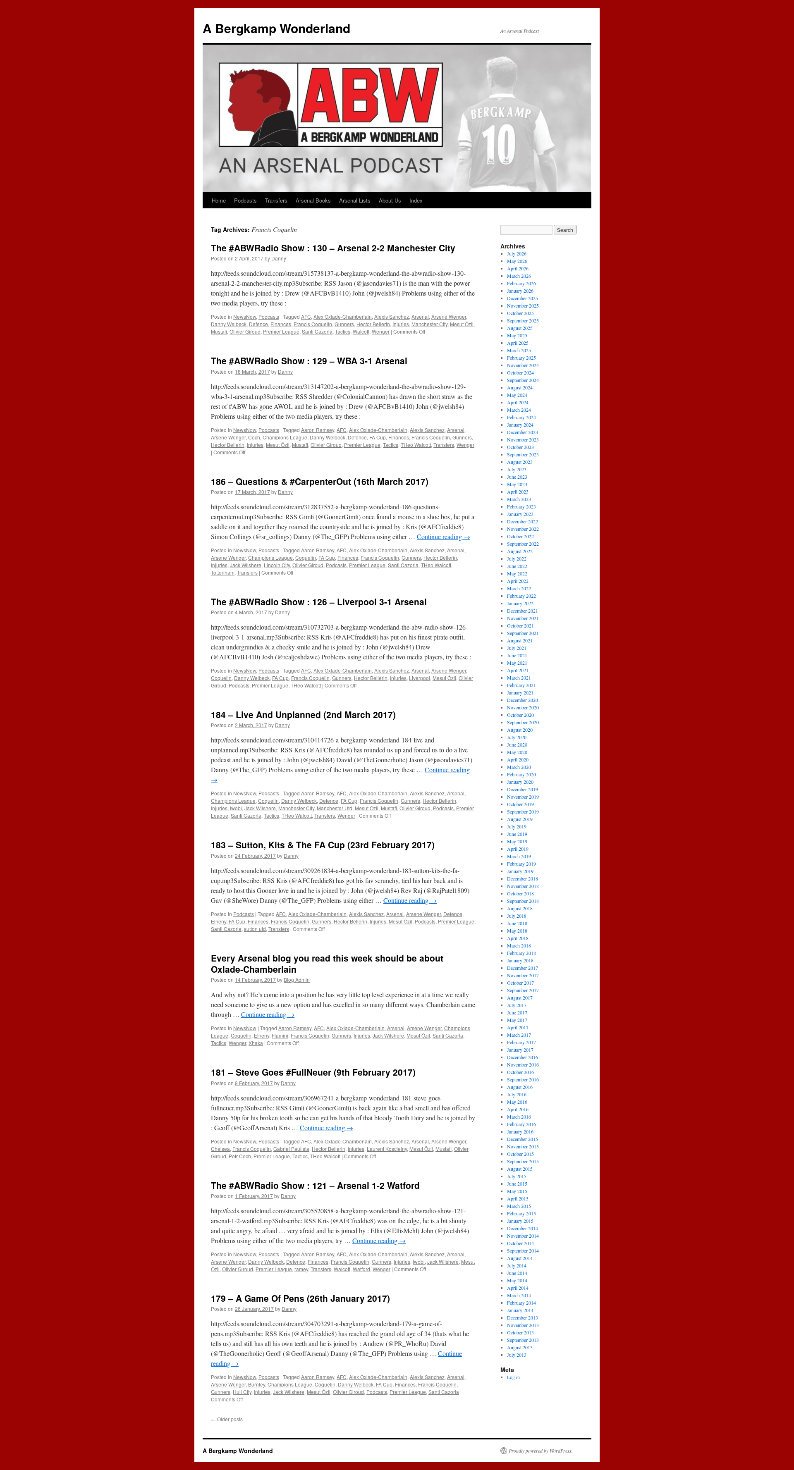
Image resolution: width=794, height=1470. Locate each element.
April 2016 (518, 1109)
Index (416, 200)
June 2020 (517, 744)
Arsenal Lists (355, 200)
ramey (301, 1268)
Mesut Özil (462, 323)
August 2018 (520, 908)
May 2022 (517, 573)
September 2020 (523, 722)
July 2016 (516, 1094)
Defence (258, 323)
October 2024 (520, 372)
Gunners (344, 323)
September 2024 (523, 380)
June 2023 (517, 476)
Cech (254, 437)
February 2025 (521, 357)
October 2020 (520, 714)
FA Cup (377, 437)
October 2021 (520, 625)
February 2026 (521, 283)
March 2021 (519, 677)
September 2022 (523, 543)
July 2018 (516, 915)
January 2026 (520, 290)
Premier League (281, 331)
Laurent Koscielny (387, 1148)
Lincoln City (277, 564)
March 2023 (519, 499)
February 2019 (521, 863)
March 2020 (519, 767)
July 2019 (516, 826)
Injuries (400, 323)
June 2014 (517, 1273)
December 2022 (522, 521)
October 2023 (520, 447)
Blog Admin (297, 979)
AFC (306, 316)
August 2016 (520, 1086)
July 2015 (516, 1176)
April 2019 (518, 848)
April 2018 (518, 938)
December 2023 (522, 432)
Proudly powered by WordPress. (541, 1450)
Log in (513, 1377)
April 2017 (518, 1027)
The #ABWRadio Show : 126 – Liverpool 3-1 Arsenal (319, 601)
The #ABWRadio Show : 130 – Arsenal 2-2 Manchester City (333, 247)
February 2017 (521, 1042)
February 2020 (521, 774)
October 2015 (520, 1153)
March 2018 (519, 945)
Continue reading (443, 536)
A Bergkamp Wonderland (276, 28)
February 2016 (521, 1124)
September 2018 (523, 900)
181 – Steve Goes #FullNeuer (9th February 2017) (313, 1072)
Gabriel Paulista (291, 1148)
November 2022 (523, 528)
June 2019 (517, 833)
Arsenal (420, 316)
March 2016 (519, 1116)
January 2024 (520, 424)
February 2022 (521, 595)
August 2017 (520, 997)
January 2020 (520, 781)
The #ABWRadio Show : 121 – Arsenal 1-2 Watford (315, 1185)
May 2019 (517, 841)
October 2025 (520, 313)
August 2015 (520, 1168)
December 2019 (522, 789)
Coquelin (305, 557)
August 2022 (520, 551)
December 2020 (522, 700)
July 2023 (516, 469)
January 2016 (520, 1131)
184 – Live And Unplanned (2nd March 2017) (303, 714)
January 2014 (520, 1310)
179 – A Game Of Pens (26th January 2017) (300, 1298)
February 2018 (521, 953)
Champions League (285, 437)
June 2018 (517, 923)
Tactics (342, 331)
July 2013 (516, 1354)
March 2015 (519, 1206)
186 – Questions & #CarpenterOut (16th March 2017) (319, 481)
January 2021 (520, 692)
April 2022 (518, 581)
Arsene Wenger (448, 316)
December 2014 (522, 1228)
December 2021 (522, 610)
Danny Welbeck (228, 323)
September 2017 (523, 990)
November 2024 (523, 365)
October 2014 (520, 1243)
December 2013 (522, 1317)
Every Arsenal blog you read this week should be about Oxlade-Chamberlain (327, 963)
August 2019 (520, 819)
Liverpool (419, 677)
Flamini (280, 1035)
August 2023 (520, 461)
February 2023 (521, 506)
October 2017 (520, 982)
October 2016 (520, 1072)
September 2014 (523, 1250)
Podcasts (245, 200)
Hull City (242, 1391)
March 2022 (519, 588)
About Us (390, 200)
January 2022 (520, 603)
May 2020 (517, 752)
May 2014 (517, 1280)
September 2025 (523, 320)
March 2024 (519, 409)
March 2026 (519, 275)
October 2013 (520, 1332)
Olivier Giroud (245, 331)
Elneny (218, 921)
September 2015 (523, 1161)
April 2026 (518, 268)
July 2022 (516, 558)
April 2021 (518, 670)
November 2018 (523, 886)
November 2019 (523, 796)
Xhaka (256, 1042)
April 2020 (518, 759)
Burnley (256, 1384)
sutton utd (255, 928)
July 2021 (516, 647)
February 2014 (521, 1302)
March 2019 (519, 856)
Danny (278, 258)
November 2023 (523, 439)
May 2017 (517, 1020)
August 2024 (520, 387)
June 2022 (517, 566)
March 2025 (519, 350)
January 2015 (520, 1220)
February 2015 (521, 1213)
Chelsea (220, 1148)
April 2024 (518, 402)
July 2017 (516, 1005)
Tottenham (222, 572)
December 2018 (522, 878)
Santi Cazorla (317, 331)
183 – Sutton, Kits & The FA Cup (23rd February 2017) (323, 844)
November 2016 (523, 1064)
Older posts (227, 1418)
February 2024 (521, 417)
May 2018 (517, 930)
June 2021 (517, 655)
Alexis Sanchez (391, 316)
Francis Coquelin (313, 323)
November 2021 (523, 618)
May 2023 (517, 484)
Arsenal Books (313, 200)
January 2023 (520, 514)
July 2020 (516, 737)
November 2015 (523, 1146)
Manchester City (429, 323)
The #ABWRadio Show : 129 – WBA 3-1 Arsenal (309, 360)
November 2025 (523, 305)
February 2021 (521, 685)
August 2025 (520, 328)
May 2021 (517, 662)
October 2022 (520, 536)
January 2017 (520, 1049)
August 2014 (520, 1258)
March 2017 (519, 1034)
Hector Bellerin (373, 323)
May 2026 (517, 261)
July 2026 (516, 253)
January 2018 (520, 960)
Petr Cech (240, 1156)
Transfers (276, 200)
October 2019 (520, 804)
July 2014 (516, 1265)
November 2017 (523, 975)
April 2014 (518, 1287)
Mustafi (219, 331)
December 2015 (522, 1139)
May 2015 (517, 1191)
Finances (280, 323)
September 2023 (523, 454)
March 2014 (519, 1295)
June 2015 (517, 1183)
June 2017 (517, 1012)
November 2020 (523, 707)
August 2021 (520, 640)
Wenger (381, 331)
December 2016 (522, 1057)
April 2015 (518, 1198)
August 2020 (520, 729)
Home (219, 200)
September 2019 (523, 811)
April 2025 (518, 342)
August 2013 (520, 1347)
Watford (361, 1268)
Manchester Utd (334, 807)
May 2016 (517, 1101)
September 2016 (523, 1079)
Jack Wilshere (245, 564)
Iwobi (236, 807)
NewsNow (244, 316)
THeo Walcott (416, 444)
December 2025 (522, 298)
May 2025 (517, 335)
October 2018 (520, 893)
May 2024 (517, 394)
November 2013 (523, 1325)
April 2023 (518, 491)
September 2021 (523, 633)
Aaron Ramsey (317, 429)
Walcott (361, 331)
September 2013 (523, 1339)
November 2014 (523, 1235)
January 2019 (520, 871)
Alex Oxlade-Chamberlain (342, 316)
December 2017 (522, 967)
